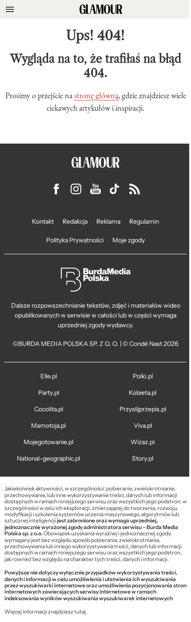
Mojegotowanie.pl (48, 442)
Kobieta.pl (142, 393)
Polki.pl (143, 376)
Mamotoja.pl (48, 425)
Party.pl (48, 393)
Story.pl (142, 458)
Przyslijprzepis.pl (142, 409)
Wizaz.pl (143, 442)
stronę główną (96, 95)
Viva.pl (143, 425)
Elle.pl (48, 376)
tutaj (80, 612)
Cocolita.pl (48, 409)
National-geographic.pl (48, 458)
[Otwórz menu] (9, 9)
